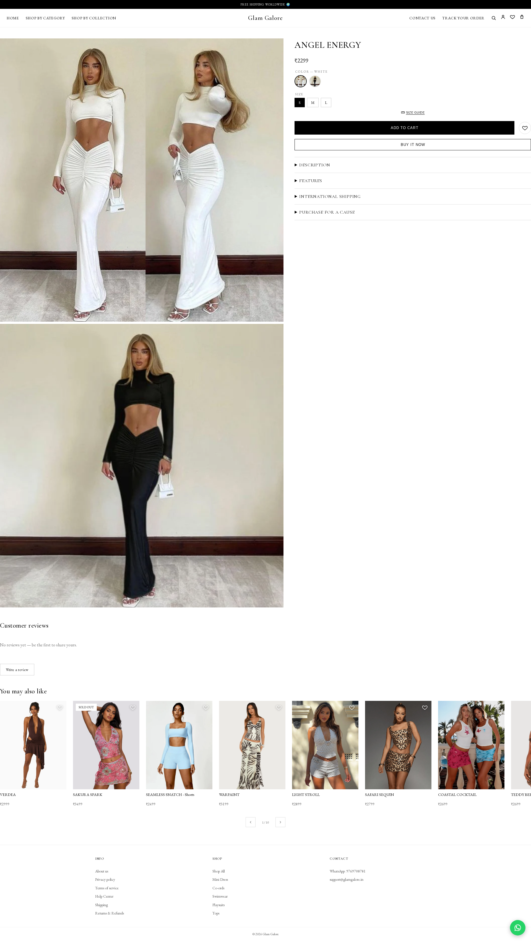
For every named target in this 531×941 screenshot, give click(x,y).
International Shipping (330, 196)
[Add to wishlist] (525, 128)
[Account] (503, 17)
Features (310, 181)
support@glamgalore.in (346, 879)
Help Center (104, 896)
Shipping (101, 904)
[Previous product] (251, 822)
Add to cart (404, 128)
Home (13, 17)
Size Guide (415, 112)
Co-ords (218, 887)
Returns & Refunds (109, 913)
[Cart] (521, 17)
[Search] (493, 17)
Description (314, 165)
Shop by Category (45, 17)
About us (101, 871)
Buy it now (413, 145)
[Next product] (280, 822)
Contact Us (422, 17)
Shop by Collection (94, 17)
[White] (301, 81)
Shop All (218, 871)
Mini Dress (220, 879)
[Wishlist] (512, 17)
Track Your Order (463, 17)
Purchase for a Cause (327, 212)
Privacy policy (105, 879)
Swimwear (220, 896)
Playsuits (218, 904)
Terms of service (107, 887)
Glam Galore (265, 18)
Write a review (17, 669)
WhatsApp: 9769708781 (348, 871)
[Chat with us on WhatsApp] (517, 927)
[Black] (315, 81)
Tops (215, 913)
